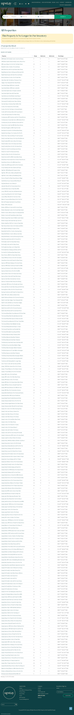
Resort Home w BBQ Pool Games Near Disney (11, 255)
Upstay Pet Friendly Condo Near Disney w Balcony (11, 573)
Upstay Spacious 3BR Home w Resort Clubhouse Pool (12, 626)
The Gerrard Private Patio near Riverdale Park (10, 329)
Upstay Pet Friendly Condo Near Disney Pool (10, 570)
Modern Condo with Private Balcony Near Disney (11, 215)
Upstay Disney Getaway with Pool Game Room (11, 448)
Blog (57, 2)
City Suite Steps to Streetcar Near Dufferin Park (11, 104)
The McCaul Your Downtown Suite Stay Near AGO (11, 358)
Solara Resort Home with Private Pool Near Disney (11, 260)
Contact (62, 2)
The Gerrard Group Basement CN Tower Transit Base (12, 321)
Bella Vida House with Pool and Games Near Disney (12, 69)
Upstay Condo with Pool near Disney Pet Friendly (11, 432)
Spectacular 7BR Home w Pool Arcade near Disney (12, 284)
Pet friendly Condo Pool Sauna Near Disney (10, 241)
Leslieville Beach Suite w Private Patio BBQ (10, 188)
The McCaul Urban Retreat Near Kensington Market (12, 355)
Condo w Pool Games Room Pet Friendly (9, 106)
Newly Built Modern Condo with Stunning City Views (12, 236)
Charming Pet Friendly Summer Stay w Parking (11, 101)
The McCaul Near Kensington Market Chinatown (11, 347)
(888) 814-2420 (41, 695)
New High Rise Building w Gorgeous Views (10, 228)
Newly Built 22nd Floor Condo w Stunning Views (11, 231)
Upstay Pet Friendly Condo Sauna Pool (9, 575)
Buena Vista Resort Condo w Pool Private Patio (11, 77)
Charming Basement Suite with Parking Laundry (11, 98)
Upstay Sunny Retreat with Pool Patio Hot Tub (10, 649)
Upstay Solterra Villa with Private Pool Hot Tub (11, 623)
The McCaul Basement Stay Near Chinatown (10, 337)
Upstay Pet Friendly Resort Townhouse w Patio (11, 586)
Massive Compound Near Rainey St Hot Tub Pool (11, 199)
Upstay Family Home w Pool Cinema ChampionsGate (12, 477)
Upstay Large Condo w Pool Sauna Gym (9, 509)
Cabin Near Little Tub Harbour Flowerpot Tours (11, 80)
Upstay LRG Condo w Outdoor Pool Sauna (10, 517)
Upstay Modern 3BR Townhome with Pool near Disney (12, 533)
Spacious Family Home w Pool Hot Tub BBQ (10, 270)
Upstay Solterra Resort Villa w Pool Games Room (11, 620)
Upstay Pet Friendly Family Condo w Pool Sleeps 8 (11, 583)
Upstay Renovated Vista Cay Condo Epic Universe (11, 599)
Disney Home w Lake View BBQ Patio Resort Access (12, 125)
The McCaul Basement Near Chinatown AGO (10, 334)
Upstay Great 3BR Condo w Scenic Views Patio (11, 490)
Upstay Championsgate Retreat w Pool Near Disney (12, 403)
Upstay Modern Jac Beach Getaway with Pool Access (12, 551)
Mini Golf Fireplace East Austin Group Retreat (10, 202)
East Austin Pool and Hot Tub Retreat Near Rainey (11, 130)
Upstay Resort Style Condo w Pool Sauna (9, 610)
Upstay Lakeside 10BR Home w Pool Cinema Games (12, 504)
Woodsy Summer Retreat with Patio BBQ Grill (10, 673)
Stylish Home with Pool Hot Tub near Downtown (11, 308)
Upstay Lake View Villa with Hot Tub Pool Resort (11, 498)
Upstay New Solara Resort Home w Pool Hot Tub (11, 562)
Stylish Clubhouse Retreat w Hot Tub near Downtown (12, 297)
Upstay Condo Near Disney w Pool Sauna (10, 414)
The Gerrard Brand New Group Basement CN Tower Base (13, 313)
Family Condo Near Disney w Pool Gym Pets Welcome (12, 138)
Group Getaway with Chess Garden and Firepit (11, 167)
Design (53, 2)
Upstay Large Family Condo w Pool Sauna (10, 512)
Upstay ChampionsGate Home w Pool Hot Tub (11, 400)
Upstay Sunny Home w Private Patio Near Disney (11, 647)
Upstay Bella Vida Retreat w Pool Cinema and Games (12, 392)
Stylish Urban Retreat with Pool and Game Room (11, 310)
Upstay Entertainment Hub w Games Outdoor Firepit (12, 456)
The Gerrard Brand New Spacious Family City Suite (12, 318)
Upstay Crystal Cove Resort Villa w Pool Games (11, 437)
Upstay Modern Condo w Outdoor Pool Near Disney (12, 536)
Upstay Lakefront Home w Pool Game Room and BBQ (12, 501)
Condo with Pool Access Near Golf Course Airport (11, 111)
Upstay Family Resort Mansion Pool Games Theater (12, 483)
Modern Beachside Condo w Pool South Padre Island (12, 210)
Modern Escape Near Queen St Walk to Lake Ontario (12, 217)
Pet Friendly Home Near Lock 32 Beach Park (10, 247)
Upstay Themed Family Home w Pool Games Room (12, 652)
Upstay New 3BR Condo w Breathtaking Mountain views (13, 559)
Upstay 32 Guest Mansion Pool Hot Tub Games (11, 371)
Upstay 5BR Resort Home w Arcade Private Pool (11, 384)
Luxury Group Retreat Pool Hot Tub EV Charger (11, 194)
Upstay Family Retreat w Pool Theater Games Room (12, 485)
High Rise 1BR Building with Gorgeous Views (10, 170)
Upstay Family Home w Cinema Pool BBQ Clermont (12, 475)
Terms (20, 695)
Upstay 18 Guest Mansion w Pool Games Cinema (11, 369)
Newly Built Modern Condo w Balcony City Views (11, 233)
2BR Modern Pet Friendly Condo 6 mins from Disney (12, 58)
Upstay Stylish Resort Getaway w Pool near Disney (11, 644)
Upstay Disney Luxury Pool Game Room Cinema (11, 451)
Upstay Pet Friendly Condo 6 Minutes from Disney (11, 567)
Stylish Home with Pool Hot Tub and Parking (10, 305)
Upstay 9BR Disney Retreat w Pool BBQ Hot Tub (11, 387)
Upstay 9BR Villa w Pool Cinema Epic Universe (11, 390)
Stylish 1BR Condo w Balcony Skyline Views (10, 294)
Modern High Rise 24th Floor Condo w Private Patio (12, 223)
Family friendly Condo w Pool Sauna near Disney (11, 143)
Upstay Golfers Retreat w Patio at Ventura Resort (11, 488)
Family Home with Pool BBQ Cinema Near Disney (11, 157)
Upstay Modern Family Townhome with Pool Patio (11, 541)
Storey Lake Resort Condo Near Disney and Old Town (12, 286)
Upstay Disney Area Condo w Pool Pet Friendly (11, 443)
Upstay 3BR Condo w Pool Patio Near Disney (10, 376)
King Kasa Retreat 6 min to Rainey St (8, 183)
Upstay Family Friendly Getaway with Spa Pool (11, 467)
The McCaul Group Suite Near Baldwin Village (11, 345)
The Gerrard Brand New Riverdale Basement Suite (11, 315)
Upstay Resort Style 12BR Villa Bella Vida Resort (11, 607)
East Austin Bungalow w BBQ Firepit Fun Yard (10, 127)
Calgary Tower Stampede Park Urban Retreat (10, 82)
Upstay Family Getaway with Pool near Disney (10, 472)
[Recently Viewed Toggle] (26, 4)
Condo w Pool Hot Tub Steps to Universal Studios (11, 109)
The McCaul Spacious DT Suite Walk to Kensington (12, 350)
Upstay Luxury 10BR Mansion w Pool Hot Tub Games (12, 520)
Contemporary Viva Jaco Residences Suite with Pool (12, 122)
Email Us (39, 697)
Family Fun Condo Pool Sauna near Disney (10, 151)
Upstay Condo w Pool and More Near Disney (10, 419)
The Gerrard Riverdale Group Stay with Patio (10, 331)
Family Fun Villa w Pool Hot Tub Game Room (10, 154)
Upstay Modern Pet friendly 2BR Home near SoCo (11, 554)
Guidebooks (68, 2)
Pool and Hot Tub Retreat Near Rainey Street (10, 252)
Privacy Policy (22, 691)
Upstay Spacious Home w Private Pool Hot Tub (11, 634)
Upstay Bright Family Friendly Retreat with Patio (11, 398)
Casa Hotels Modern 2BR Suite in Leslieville (10, 88)
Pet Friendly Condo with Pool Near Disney (10, 244)
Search (63, 17)
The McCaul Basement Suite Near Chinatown (10, 339)
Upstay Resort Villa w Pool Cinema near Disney (11, 615)
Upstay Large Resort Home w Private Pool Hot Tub (11, 514)
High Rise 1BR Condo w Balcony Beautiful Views (11, 172)
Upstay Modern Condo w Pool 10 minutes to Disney (12, 538)
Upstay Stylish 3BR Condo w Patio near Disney (11, 641)
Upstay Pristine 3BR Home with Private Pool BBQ (11, 596)
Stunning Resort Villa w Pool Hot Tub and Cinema (11, 289)
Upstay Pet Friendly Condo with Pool (9, 578)
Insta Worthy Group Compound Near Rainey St (11, 180)
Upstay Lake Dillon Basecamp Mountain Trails (11, 496)
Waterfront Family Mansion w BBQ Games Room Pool (12, 668)
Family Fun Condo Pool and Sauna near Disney (11, 149)
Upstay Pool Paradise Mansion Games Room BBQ (11, 594)
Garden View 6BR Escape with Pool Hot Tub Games (12, 164)
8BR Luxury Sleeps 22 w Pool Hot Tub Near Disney (12, 64)
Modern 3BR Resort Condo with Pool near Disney (11, 207)
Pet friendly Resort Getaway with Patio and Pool (11, 249)
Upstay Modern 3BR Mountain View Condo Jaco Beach (12, 530)
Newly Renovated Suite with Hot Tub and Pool (11, 239)
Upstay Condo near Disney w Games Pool (10, 411)
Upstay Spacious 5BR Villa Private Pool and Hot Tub (12, 628)
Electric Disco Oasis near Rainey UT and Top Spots (12, 135)
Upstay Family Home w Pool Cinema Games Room (11, 480)
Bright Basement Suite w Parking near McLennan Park (12, 72)
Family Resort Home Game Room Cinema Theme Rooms (13, 159)
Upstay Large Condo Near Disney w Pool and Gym (11, 506)
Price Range (60, 56)
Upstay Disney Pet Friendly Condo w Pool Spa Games (12, 453)
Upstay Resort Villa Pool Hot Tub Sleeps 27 (10, 612)
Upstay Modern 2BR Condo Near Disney (9, 528)
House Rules (22, 693)
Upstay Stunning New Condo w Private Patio (10, 639)
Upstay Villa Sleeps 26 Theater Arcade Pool (10, 660)
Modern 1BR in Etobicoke (6, 204)
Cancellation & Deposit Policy (25, 690)
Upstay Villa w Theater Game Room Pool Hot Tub (11, 663)
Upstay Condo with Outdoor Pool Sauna (9, 430)
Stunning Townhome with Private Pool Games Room (12, 292)
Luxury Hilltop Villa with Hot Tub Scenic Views (11, 196)
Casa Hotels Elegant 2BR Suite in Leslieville (10, 85)
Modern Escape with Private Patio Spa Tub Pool (11, 220)
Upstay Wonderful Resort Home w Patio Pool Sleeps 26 (12, 665)
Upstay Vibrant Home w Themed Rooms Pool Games (12, 657)
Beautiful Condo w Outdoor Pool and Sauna (10, 66)
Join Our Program (46, 2)
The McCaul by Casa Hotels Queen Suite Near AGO (12, 342)
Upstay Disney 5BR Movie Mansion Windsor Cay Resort (13, 440)
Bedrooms (43, 56)
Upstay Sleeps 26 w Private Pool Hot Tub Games (11, 618)
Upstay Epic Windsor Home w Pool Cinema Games (12, 461)
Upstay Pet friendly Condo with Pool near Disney (11, 581)
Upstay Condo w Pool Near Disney (8, 422)
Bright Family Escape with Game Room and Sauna (11, 74)
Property (4, 56)
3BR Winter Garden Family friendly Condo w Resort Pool (13, 61)
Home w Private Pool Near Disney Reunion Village (11, 178)
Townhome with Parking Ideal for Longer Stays (11, 361)
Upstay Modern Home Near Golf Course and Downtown (13, 546)
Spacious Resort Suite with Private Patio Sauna (11, 276)
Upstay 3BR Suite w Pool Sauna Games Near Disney (12, 382)
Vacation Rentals (36, 2)
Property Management (65, 5)
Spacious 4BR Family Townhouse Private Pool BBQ (11, 265)
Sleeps (35, 56)
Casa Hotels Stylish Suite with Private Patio (10, 93)
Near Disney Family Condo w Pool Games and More (12, 225)
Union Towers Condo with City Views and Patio (11, 363)
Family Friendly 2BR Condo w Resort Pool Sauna (11, 141)
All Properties (22, 697)
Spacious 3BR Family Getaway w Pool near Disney (11, 263)
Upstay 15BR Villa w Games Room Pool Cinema (11, 366)
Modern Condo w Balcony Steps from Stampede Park (12, 212)
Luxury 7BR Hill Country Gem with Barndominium (11, 191)
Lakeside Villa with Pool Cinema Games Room (11, 186)
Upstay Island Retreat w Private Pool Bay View (10, 493)
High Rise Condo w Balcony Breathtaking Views (11, 175)
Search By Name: (6, 52)
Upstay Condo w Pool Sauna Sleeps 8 (9, 427)
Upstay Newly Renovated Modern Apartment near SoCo (13, 565)
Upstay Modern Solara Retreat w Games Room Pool (12, 557)
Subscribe (68, 695)
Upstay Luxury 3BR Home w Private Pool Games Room (12, 522)
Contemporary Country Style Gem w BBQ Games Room (13, 119)
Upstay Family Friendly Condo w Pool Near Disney (11, 464)
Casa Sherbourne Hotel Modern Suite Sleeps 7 (11, 96)
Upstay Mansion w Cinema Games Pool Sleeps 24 (11, 525)
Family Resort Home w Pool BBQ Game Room (11, 162)
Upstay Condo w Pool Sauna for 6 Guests (9, 424)
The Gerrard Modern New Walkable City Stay (10, 323)
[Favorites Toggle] (28, 4)
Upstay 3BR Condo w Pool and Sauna (9, 374)
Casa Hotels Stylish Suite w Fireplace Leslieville (11, 90)
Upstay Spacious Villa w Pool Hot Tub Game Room (12, 636)
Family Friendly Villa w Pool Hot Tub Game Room (11, 146)
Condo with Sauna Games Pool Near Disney (10, 114)
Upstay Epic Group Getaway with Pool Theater (11, 459)
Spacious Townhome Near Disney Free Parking (11, 281)
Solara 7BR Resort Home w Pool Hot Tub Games (11, 257)
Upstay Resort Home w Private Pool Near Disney (11, 604)
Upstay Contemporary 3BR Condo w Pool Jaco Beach (12, 435)
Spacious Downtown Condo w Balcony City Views (11, 268)
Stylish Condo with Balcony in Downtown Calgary (11, 302)
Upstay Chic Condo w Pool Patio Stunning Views (11, 408)
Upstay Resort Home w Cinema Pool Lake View (11, 602)
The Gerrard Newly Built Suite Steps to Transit (11, 326)
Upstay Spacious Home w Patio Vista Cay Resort (11, 631)
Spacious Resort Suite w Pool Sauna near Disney (11, 273)
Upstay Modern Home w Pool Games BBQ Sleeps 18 (12, 549)
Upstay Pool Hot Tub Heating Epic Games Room (11, 591)
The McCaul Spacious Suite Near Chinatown (10, 353)
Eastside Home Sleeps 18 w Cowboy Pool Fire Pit (11, 133)
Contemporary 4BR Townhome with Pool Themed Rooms (13, 117)
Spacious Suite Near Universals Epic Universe (10, 278)
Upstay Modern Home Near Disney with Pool (10, 543)
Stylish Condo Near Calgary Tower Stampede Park (11, 300)
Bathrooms (51, 56)
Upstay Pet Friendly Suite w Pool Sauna (9, 589)
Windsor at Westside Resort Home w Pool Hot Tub (12, 671)
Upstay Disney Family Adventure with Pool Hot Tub (12, 445)
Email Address (60, 691)
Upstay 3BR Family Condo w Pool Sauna (9, 379)
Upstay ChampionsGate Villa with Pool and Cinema (12, 406)
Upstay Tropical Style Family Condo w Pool (10, 655)
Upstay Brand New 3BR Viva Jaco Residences (10, 395)
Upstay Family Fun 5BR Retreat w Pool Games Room (12, 469)
